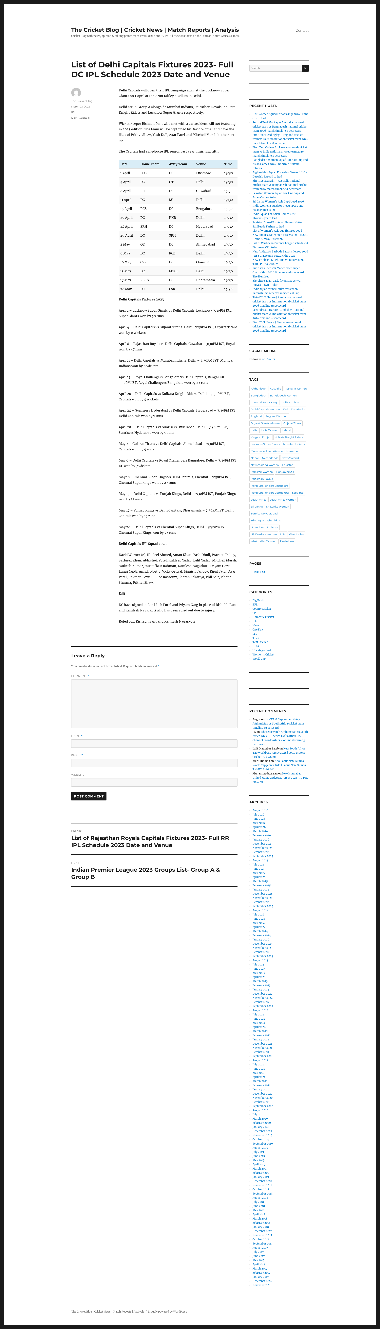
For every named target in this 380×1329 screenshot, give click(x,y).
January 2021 (261, 1089)
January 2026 (261, 839)
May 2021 (258, 1073)
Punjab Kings (285, 471)
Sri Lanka (257, 506)
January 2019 (261, 1177)
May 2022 (259, 1023)
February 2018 (261, 1222)
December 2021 (262, 1043)
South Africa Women (283, 499)
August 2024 (260, 910)
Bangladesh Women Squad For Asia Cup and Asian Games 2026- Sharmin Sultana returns (280, 164)
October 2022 (261, 1002)
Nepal (255, 458)
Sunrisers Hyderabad (264, 513)
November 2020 (263, 1098)
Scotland (298, 492)
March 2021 (260, 1081)
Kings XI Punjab (261, 437)
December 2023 (262, 943)
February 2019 (262, 1173)
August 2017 (260, 1247)
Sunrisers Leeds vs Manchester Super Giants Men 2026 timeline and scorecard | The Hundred (279, 272)
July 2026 (258, 814)
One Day (258, 629)
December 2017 (262, 1231)
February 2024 (262, 935)
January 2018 (261, 1227)
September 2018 (263, 1193)
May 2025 (259, 873)
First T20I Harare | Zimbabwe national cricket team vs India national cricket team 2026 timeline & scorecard (279, 326)
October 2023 (261, 952)
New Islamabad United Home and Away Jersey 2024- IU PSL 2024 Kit (280, 778)
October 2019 (261, 1139)
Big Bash (258, 600)
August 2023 (260, 960)
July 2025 (258, 864)
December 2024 (262, 893)
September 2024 (263, 906)
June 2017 (259, 1256)
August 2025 (260, 860)
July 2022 (258, 1014)
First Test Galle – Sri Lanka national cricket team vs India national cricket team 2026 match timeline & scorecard (280, 151)
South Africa (258, 499)
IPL (73, 112)
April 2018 (259, 1214)
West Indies (296, 534)
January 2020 (261, 1127)
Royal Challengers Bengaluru (270, 492)
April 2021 (259, 1077)
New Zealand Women (265, 464)
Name (77, 736)
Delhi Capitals (80, 117)
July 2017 (258, 1252)
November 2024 (263, 898)
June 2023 (259, 968)
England (256, 416)
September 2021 (263, 1056)
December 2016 (262, 1281)
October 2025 (261, 852)
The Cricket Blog (81, 101)
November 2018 (262, 1185)
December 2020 (262, 1093)
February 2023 (262, 985)
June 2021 (259, 1068)
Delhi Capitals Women (265, 409)
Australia (275, 388)
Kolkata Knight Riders (289, 437)
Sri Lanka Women (277, 506)
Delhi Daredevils (294, 409)
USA (283, 534)
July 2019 (258, 1152)
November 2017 (262, 1235)
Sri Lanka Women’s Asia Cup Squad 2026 (278, 201)
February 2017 (261, 1272)
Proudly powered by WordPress (167, 1311)
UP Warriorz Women (264, 534)
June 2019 (259, 1156)
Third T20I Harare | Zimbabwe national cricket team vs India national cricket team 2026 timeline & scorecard (279, 301)
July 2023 (258, 964)
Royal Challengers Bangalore (269, 485)
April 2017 (259, 1264)
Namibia (292, 451)
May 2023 (259, 973)
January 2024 (261, 939)
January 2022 (261, 1039)
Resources (259, 572)
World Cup (259, 658)
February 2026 (262, 835)
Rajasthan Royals (262, 478)
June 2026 (259, 818)
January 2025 (261, 889)
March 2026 (260, 831)
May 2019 (259, 1160)
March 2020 (260, 1118)
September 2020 (263, 1106)
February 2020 (262, 1123)
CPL (255, 613)
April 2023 (259, 977)
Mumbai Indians (294, 444)
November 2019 (262, 1135)
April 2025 (259, 877)
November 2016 (262, 1285)
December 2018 (262, 1181)
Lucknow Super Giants (265, 444)
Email (77, 755)
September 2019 (263, 1143)
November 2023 (262, 948)
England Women (276, 416)
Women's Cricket (263, 654)
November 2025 (263, 848)
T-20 (256, 638)
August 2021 (260, 1060)
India (254, 430)
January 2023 (261, 989)
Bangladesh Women (283, 395)
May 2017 (258, 1260)
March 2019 (260, 1168)
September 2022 (263, 1006)
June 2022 (259, 1018)
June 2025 (259, 868)
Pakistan (288, 464)
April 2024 (259, 927)
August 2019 (260, 1148)
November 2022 (263, 998)
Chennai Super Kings (264, 402)
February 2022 (262, 1035)
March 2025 (260, 881)
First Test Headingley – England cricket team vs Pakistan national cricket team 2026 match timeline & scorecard (280, 139)
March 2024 (260, 931)
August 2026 (261, 810)
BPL (255, 604)
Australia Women (296, 388)
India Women (269, 430)
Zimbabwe (287, 541)
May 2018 (258, 1210)
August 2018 (260, 1197)
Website (78, 774)
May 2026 (259, 823)
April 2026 (259, 827)
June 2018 (259, 1206)
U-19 (256, 646)
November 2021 (262, 1048)
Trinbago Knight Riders (266, 520)
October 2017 (261, 1239)
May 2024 (259, 923)
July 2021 (258, 1064)
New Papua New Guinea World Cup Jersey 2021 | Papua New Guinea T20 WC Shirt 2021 (279, 765)
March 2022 (260, 1031)
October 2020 (261, 1102)
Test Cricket (260, 642)
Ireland (286, 430)
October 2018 (261, 1189)
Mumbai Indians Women (267, 451)
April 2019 (259, 1164)
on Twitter (268, 359)
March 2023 (260, 981)
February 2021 (261, 1085)
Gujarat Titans (292, 423)
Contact (302, 31)
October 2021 (261, 1052)
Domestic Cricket (263, 617)
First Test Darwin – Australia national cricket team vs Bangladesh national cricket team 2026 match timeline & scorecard (280, 185)
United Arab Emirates (264, 527)
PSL (255, 633)
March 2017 (260, 1268)
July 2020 (258, 1114)
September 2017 (263, 1243)
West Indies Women (263, 541)
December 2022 (262, 993)
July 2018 (258, 1202)
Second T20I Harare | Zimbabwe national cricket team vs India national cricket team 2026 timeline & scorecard (279, 314)
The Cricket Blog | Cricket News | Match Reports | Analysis (155, 29)
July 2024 (258, 914)
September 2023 (263, 956)
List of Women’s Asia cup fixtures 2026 (277, 230)
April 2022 (259, 1027)
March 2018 (260, 1218)
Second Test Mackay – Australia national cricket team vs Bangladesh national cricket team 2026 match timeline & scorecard (280, 126)
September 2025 (263, 856)
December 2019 (262, 1131)
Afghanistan (259, 388)
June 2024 (259, 918)
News (256, 625)
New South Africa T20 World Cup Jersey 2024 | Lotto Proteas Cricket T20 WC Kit (279, 753)
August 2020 (260, 1110)
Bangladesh (259, 395)
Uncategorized (262, 650)
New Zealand (290, 458)
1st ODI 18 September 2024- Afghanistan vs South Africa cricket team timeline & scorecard (278, 723)
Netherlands (270, 458)
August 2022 (260, 1010)
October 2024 (261, 902)
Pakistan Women (262, 471)
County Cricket (262, 608)
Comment (80, 676)
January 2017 (261, 1277)
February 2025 (262, 885)
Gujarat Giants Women (265, 423)
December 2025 (262, 843)
